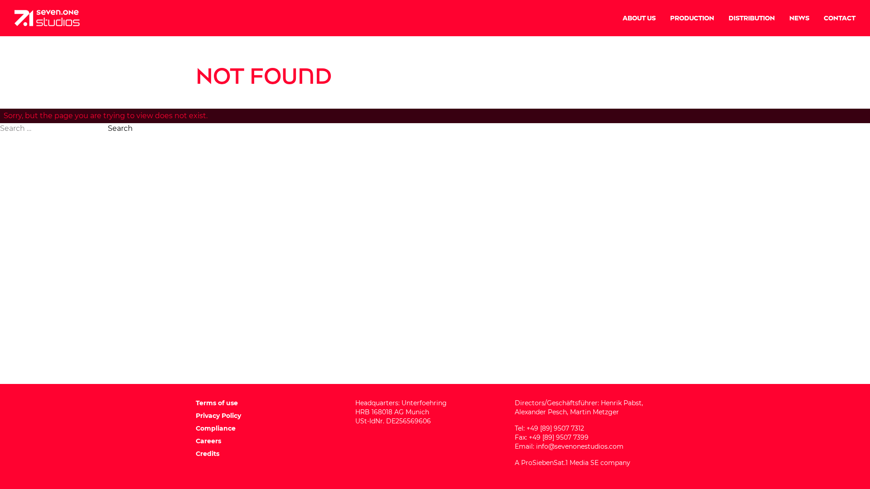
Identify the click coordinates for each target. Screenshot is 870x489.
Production (692, 18)
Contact (840, 18)
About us (639, 18)
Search (120, 128)
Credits (207, 454)
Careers (208, 441)
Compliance (216, 428)
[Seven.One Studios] (47, 18)
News (799, 18)
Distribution (752, 18)
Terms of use (217, 403)
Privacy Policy (218, 416)
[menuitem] (639, 18)
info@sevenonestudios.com (580, 446)
